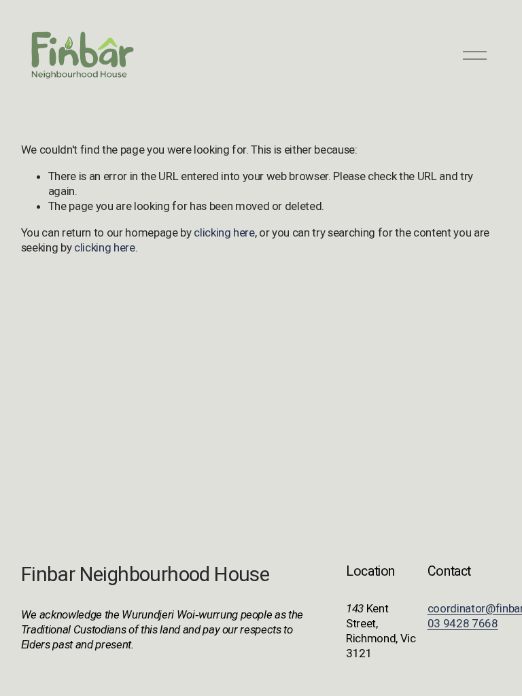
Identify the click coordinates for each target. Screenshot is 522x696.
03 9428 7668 (463, 623)
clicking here (224, 232)
